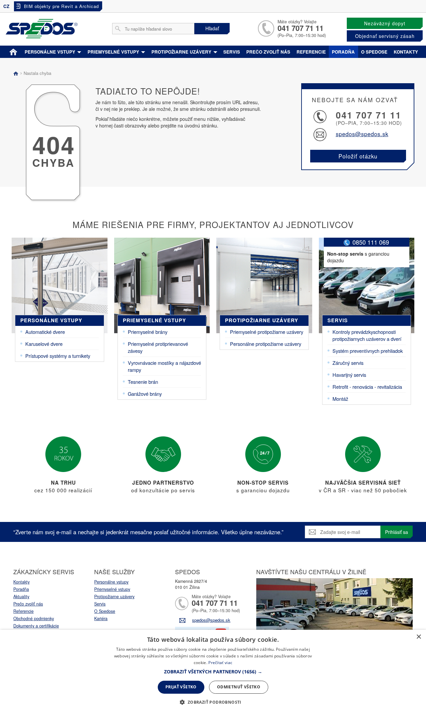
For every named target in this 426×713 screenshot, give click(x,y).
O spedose (374, 52)
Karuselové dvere (44, 343)
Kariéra (100, 618)
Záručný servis (347, 362)
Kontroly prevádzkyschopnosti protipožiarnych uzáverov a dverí (366, 335)
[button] (213, 671)
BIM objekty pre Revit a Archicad (61, 6)
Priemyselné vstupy (114, 52)
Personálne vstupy (51, 52)
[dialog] (213, 671)
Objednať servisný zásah (385, 36)
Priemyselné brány (147, 331)
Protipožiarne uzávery (182, 52)
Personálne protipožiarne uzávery (265, 343)
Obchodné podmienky (33, 618)
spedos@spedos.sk (362, 134)
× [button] (418, 636)
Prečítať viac (220, 662)
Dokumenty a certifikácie (36, 626)
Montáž (340, 398)
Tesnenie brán (143, 381)
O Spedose (104, 611)
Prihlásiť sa (396, 532)
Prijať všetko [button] (181, 687)
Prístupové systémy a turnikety (57, 355)
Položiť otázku (357, 156)
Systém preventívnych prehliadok (367, 350)
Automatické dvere (45, 331)
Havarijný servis (349, 374)
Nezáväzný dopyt (384, 23)
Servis (231, 52)
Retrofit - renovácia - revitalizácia (367, 386)
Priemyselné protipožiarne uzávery (266, 331)
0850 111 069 (370, 242)
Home (13, 51)
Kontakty (406, 52)
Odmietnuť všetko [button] (238, 687)
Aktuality (21, 596)
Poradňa (343, 52)
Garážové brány (145, 393)
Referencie (311, 52)
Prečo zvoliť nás (268, 52)
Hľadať (212, 28)
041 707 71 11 (300, 28)
